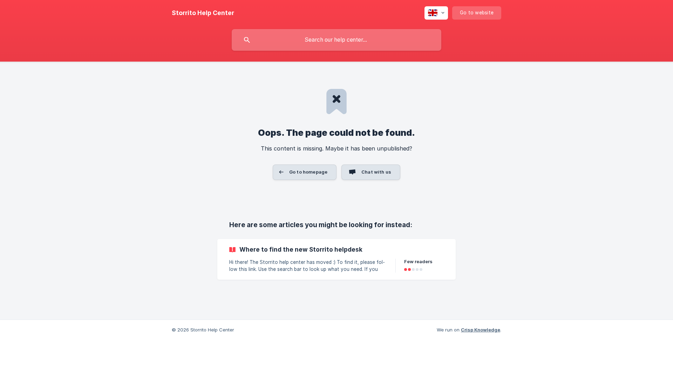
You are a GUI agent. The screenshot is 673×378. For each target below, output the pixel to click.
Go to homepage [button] (308, 172)
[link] (336, 259)
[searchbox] (336, 40)
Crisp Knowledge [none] (480, 329)
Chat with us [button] (376, 172)
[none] (203, 13)
